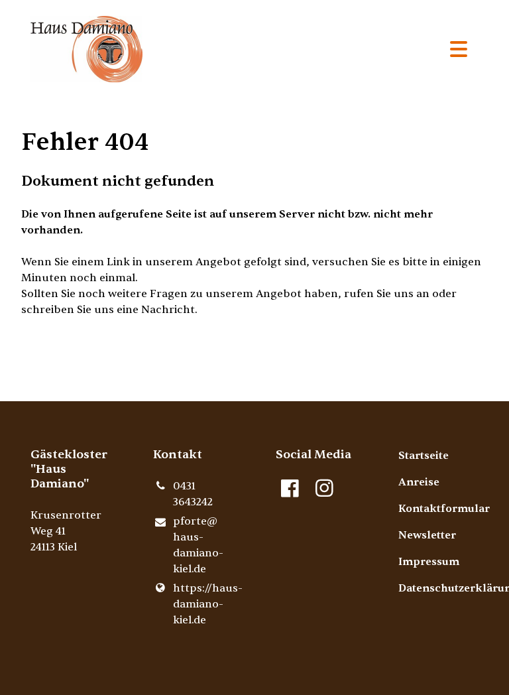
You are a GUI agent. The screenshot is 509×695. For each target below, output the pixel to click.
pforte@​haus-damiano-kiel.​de (198, 545)
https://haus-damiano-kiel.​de (203, 604)
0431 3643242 (193, 494)
